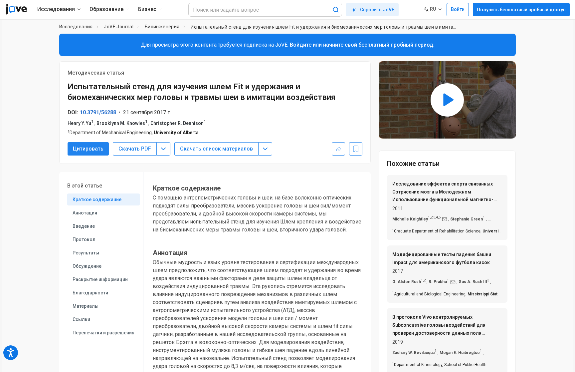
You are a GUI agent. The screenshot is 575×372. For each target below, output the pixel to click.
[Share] (338, 149)
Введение (84, 226)
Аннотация (85, 212)
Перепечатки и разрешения (103, 332)
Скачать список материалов (216, 149)
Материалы (85, 306)
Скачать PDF (134, 149)
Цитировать (88, 149)
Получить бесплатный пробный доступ (521, 9)
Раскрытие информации (100, 279)
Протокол (84, 239)
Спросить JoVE (377, 9)
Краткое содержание (97, 199)
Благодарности (90, 292)
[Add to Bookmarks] (355, 149)
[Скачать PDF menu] (163, 149)
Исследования (76, 26)
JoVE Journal (118, 26)
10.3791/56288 (98, 112)
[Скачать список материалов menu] (265, 149)
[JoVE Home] (16, 9)
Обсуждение (87, 266)
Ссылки (81, 319)
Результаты (86, 252)
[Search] (335, 9)
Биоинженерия (162, 26)
